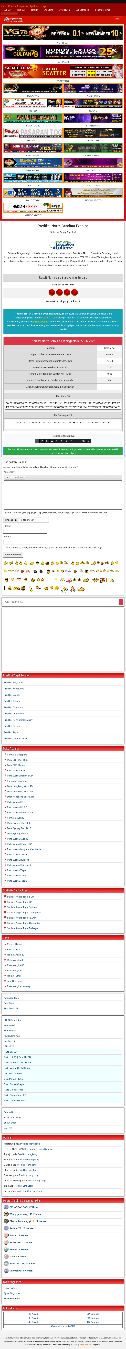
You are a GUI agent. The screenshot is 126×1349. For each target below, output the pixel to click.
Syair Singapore (12, 1293)
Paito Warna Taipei (16, 870)
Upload (55, 512)
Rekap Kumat (13, 975)
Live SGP (21, 10)
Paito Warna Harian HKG (19, 812)
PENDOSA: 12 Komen (21, 1242)
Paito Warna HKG (15, 802)
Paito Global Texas (13, 1089)
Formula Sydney (15, 817)
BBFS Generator (12, 1020)
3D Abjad (33, 1318)
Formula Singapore (16, 754)
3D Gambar (93, 1318)
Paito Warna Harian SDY (19, 844)
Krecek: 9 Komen (19, 1249)
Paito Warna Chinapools (19, 865)
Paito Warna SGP (15, 770)
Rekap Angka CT (15, 970)
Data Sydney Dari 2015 (18, 828)
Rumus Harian (14, 944)
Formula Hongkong (16, 781)
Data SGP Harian (15, 765)
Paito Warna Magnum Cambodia (23, 849)
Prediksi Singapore (13, 682)
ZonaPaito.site (85, 1345)
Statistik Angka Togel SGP (20, 896)
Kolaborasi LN (11, 1041)
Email (7, 536)
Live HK (34, 10)
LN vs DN (9, 1046)
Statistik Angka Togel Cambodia (23, 923)
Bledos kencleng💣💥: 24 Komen (28, 1221)
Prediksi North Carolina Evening (63, 226)
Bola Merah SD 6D (13, 1073)
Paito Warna (13, 949)
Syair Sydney (10, 1288)
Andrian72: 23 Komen (22, 1228)
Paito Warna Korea (16, 875)
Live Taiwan (64, 10)
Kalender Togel (49, 317)
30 (83, 441)
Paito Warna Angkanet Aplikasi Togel (24, 6)
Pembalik (8, 1112)
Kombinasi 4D (11, 1030)
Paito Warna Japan (16, 880)
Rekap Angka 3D (15, 960)
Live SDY (7, 10)
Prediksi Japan (11, 732)
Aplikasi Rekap (40, 321)
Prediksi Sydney (12, 695)
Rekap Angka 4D (15, 965)
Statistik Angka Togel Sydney (21, 907)
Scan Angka (9, 13)
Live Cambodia (82, 10)
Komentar (9, 472)
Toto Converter (14, 981)
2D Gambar (93, 1314)
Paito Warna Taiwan (17, 854)
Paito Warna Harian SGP (19, 775)
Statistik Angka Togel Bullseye (22, 928)
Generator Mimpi (102, 10)
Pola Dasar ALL (12, 1008)
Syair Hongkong (12, 1298)
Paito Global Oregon (14, 1084)
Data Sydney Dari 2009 (18, 823)
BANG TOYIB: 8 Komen (22, 1263)
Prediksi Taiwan (12, 701)
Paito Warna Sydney (17, 838)
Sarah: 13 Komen (19, 1235)
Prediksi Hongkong (30, 1143)
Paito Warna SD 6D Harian (18, 1062)
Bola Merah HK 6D (13, 1079)
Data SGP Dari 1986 (17, 760)
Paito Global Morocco (15, 1100)
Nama (7, 525)
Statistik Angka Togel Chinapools (23, 912)
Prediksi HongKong (14, 688)
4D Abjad (33, 1322)
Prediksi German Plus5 (16, 738)
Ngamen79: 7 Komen (21, 1270)
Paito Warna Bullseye (17, 859)
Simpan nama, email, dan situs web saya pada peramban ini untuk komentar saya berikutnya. (54, 547)
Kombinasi (9, 1025)
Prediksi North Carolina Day (18, 720)
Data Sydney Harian (17, 833)
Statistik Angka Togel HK (19, 902)
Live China (48, 10)
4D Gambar (93, 1322)
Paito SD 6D (10, 1051)
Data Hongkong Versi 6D (19, 791)
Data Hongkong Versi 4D (19, 786)
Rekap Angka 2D (15, 954)
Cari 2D (8, 1128)
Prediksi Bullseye (12, 726)
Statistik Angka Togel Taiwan (21, 917)
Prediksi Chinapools (14, 713)
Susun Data (10, 1122)
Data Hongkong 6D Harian (20, 796)
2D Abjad (33, 1314)
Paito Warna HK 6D (16, 807)
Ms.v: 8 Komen (18, 1256)
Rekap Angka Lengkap (18, 986)
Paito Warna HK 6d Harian (17, 1068)
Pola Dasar (9, 1003)
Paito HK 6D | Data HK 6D (17, 1057)
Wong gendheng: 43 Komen (25, 1214)
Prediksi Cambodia (13, 707)
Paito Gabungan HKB (15, 1095)
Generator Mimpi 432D (63, 1326)
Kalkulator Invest (12, 1117)
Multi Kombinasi (12, 1035)
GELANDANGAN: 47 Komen (25, 1207)
